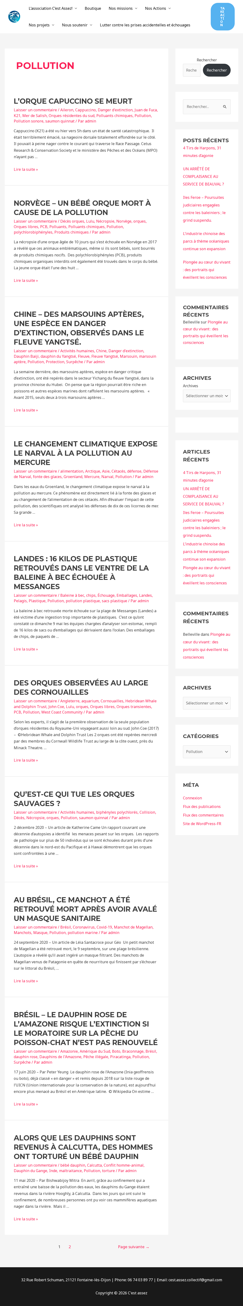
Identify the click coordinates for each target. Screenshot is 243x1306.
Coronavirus (84, 927)
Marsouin (128, 356)
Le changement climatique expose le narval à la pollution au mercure (86, 453)
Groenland (73, 476)
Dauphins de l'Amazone (60, 1056)
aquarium (90, 701)
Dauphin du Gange (30, 1170)
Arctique (92, 471)
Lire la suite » (26, 169)
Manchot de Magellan (133, 927)
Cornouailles (112, 701)
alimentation (71, 471)
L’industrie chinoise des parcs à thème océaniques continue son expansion (206, 241)
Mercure (91, 476)
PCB (43, 226)
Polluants (57, 226)
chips (91, 595)
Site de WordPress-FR (202, 823)
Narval (107, 476)
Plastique (37, 600)
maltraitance (70, 1170)
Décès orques (72, 221)
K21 (17, 115)
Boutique (93, 8)
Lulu (90, 221)
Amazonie (69, 1051)
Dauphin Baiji (26, 356)
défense (134, 471)
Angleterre (69, 701)
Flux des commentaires (203, 815)
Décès (19, 817)
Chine (101, 350)
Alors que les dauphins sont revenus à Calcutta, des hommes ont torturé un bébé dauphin (83, 1147)
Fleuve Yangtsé (104, 356)
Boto (116, 1051)
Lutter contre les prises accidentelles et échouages (145, 25)
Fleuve (83, 356)
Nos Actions (155, 8)
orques (139, 221)
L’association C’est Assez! (50, 8)
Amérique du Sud (95, 1051)
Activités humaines (77, 350)
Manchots (22, 932)
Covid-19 (104, 927)
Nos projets (39, 25)
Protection (55, 361)
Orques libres (26, 226)
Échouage (106, 595)
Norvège (123, 221)
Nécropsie (105, 221)
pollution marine (83, 932)
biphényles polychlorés (117, 812)
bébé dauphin (72, 1165)
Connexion (192, 798)
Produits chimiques (71, 232)
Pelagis (20, 600)
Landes (145, 595)
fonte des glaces (47, 476)
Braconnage (133, 1051)
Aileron (66, 110)
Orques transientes (134, 706)
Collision (147, 812)
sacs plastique (114, 600)
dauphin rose (25, 1056)
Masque (40, 932)
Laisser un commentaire (35, 110)
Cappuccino (85, 110)
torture (108, 1170)
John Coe (56, 706)
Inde (53, 1170)
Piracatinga (120, 1056)
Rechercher (207, 60)
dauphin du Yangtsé (58, 356)
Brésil (65, 927)
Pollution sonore (28, 121)
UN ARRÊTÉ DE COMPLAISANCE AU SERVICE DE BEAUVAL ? (203, 176)
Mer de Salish (34, 115)
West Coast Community (62, 712)
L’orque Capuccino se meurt (73, 101)
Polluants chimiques (114, 115)
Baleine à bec (72, 595)
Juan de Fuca (146, 110)
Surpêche (74, 361)
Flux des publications (202, 806)
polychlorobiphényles (33, 232)
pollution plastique (83, 600)
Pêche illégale (95, 1056)
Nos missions (121, 8)
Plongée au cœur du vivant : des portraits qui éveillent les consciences (206, 269)
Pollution (143, 115)
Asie (106, 471)
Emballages (127, 595)
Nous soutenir (75, 25)
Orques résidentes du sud (71, 115)
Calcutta (94, 1165)
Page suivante (134, 1246)
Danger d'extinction (115, 110)
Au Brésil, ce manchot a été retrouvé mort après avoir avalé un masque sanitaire (85, 909)
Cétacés (118, 471)
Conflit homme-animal (124, 1165)
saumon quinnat (60, 121)
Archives (190, 385)
